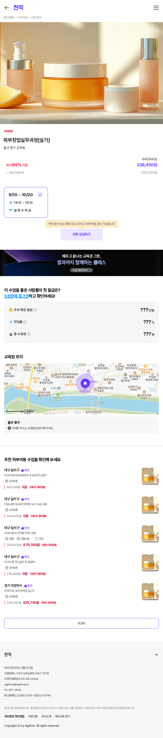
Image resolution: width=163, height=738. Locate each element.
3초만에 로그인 (16, 296)
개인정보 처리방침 (14, 716)
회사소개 (46, 716)
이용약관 (33, 716)
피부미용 (22, 17)
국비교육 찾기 (62, 716)
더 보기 (82, 623)
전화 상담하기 (81, 232)
